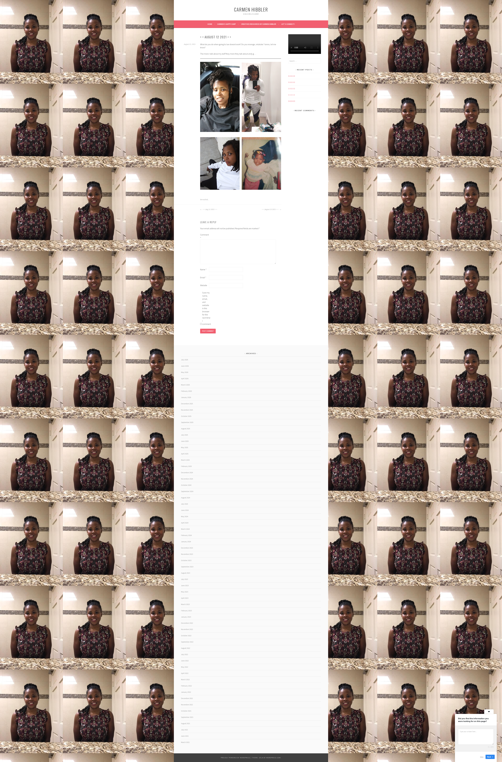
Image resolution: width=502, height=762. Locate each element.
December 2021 (187, 698)
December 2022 (187, 623)
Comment (204, 236)
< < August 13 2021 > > (270, 209)
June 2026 (185, 366)
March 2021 (185, 742)
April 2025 (184, 454)
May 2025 (184, 447)
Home (209, 24)
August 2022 (185, 648)
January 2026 (186, 397)
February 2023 (186, 610)
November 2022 (187, 629)
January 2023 (186, 617)
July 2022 (184, 654)
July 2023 (184, 579)
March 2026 (185, 385)
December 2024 (187, 472)
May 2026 (184, 372)
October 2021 (186, 711)
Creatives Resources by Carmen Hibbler (258, 24)
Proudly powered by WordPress (235, 758)
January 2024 (186, 541)
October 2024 (186, 485)
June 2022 (185, 660)
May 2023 (184, 592)
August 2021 (185, 723)
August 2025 (185, 428)
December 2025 (187, 403)
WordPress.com (273, 758)
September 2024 (187, 491)
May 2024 (184, 516)
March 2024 (185, 529)
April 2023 (184, 598)
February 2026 (186, 391)
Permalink (204, 200)
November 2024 (187, 479)
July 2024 (184, 504)
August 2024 (185, 497)
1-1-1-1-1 (291, 95)
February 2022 (186, 686)
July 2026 (184, 360)
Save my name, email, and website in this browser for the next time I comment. (206, 308)
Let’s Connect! (288, 24)
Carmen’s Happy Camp (226, 24)
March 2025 (185, 460)
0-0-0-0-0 (291, 101)
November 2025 (187, 410)
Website (203, 285)
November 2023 (187, 554)
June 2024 (185, 510)
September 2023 (187, 566)
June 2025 (185, 441)
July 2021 (184, 730)
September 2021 (187, 717)
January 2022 (186, 692)
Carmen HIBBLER (251, 9)
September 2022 (187, 642)
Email (203, 277)
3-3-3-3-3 (291, 82)
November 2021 (187, 704)
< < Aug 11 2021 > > (209, 209)
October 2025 (186, 416)
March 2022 (185, 679)
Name (203, 269)
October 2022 (186, 635)
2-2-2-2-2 (291, 88)
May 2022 (184, 667)
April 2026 (184, 378)
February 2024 (186, 535)
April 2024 (184, 523)
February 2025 (186, 466)
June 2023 (185, 585)
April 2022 (184, 673)
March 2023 (185, 604)
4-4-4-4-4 (291, 76)
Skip (481, 757)
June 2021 (185, 736)
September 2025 (187, 422)
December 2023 (187, 548)
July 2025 (184, 435)
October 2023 (186, 560)
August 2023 (185, 573)
